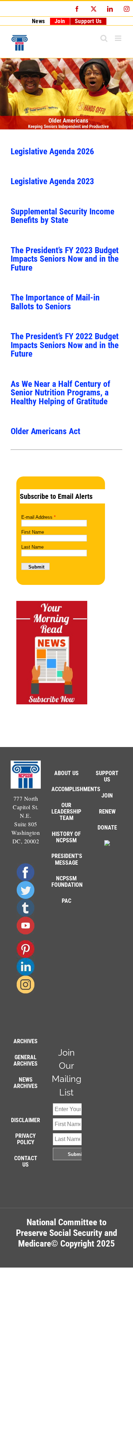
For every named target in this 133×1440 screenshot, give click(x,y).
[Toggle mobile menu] (119, 38)
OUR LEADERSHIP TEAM (66, 811)
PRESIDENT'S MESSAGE (66, 859)
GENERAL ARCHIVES (25, 1060)
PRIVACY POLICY (25, 1139)
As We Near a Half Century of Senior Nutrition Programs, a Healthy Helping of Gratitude (60, 392)
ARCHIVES (25, 1041)
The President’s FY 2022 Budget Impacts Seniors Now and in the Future (64, 345)
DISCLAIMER (25, 1120)
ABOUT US (66, 773)
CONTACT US (25, 1161)
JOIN (107, 795)
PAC (66, 900)
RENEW (107, 811)
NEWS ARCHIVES (25, 1082)
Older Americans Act (45, 431)
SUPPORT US (107, 776)
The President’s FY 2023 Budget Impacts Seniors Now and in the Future (64, 259)
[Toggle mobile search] (104, 38)
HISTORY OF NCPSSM (66, 837)
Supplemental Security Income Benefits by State (62, 215)
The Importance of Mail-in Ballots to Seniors (55, 301)
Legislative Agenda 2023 (52, 181)
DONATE (107, 827)
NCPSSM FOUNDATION (67, 881)
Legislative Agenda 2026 (52, 151)
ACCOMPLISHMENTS (75, 789)
